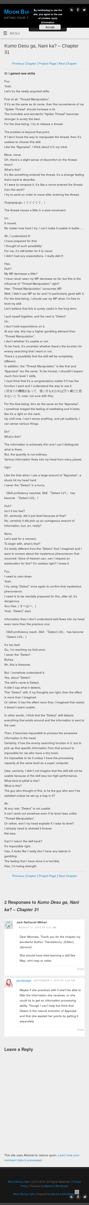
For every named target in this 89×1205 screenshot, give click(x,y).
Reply (80, 969)
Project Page (47, 63)
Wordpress (62, 1186)
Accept (50, 27)
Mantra (48, 1186)
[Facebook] (77, 10)
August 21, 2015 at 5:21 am (37, 927)
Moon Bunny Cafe (18, 1181)
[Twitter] (84, 10)
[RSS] (71, 10)
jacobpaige (23, 980)
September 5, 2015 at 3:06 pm (54, 980)
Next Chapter (68, 63)
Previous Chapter (24, 63)
